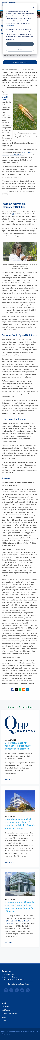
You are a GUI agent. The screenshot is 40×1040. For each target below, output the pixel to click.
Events (4, 1021)
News (4, 1017)
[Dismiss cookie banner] (33, 7)
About (4, 1003)
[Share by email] (23, 689)
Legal (8, 1034)
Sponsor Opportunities (9, 1013)
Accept (20, 44)
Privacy (4, 1034)
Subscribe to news (20, 62)
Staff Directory (6, 1010)
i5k (13, 214)
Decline (20, 49)
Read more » (9, 779)
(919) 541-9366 (9, 974)
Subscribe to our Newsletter (18, 984)
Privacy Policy (10, 25)
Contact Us (5, 1006)
